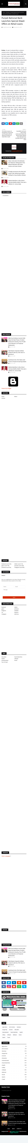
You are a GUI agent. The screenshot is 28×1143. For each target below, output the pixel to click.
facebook (4, 607)
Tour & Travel (5, 662)
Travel (8, 1037)
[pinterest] (24, 982)
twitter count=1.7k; (18, 564)
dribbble (16, 610)
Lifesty (3, 1034)
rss (2, 612)
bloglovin (4, 610)
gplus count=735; (5, 565)
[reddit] (19, 982)
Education (4, 657)
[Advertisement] (14, 248)
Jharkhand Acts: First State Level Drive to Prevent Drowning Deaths (17, 360)
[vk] (4, 986)
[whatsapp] (19, 986)
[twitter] (9, 982)
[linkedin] (14, 982)
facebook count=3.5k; (6, 564)
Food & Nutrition (18, 657)
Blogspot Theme (15, 1131)
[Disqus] (14, 310)
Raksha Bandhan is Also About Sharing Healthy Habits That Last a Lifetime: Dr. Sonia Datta (17, 182)
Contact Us (19, 1128)
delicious (16, 614)
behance (16, 612)
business (19, 1027)
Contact (3, 398)
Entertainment (5, 660)
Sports (3, 1037)
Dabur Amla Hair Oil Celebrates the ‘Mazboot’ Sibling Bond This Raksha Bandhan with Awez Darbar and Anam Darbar (16, 163)
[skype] (24, 986)
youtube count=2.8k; (19, 565)
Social (15, 660)
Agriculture (4, 1027)
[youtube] (14, 986)
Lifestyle (8, 12)
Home (4, 12)
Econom (11, 1029)
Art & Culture (12, 1027)
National (15, 1034)
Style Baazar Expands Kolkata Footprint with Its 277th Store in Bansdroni (16, 352)
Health (3, 658)
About (15, 396)
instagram (4, 614)
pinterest (16, 609)
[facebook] (4, 982)
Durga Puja (4, 1029)
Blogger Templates (14, 1132)
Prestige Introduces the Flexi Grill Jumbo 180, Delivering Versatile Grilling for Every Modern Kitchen (17, 173)
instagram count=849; (19, 567)
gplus (3, 609)
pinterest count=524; (6, 567)
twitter (16, 607)
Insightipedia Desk (7, 27)
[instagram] (9, 986)
